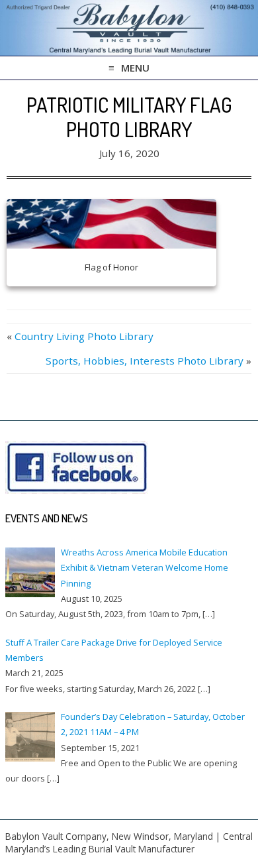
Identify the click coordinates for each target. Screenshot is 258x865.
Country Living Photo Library (84, 336)
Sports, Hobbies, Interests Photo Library (144, 360)
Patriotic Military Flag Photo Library (129, 116)
